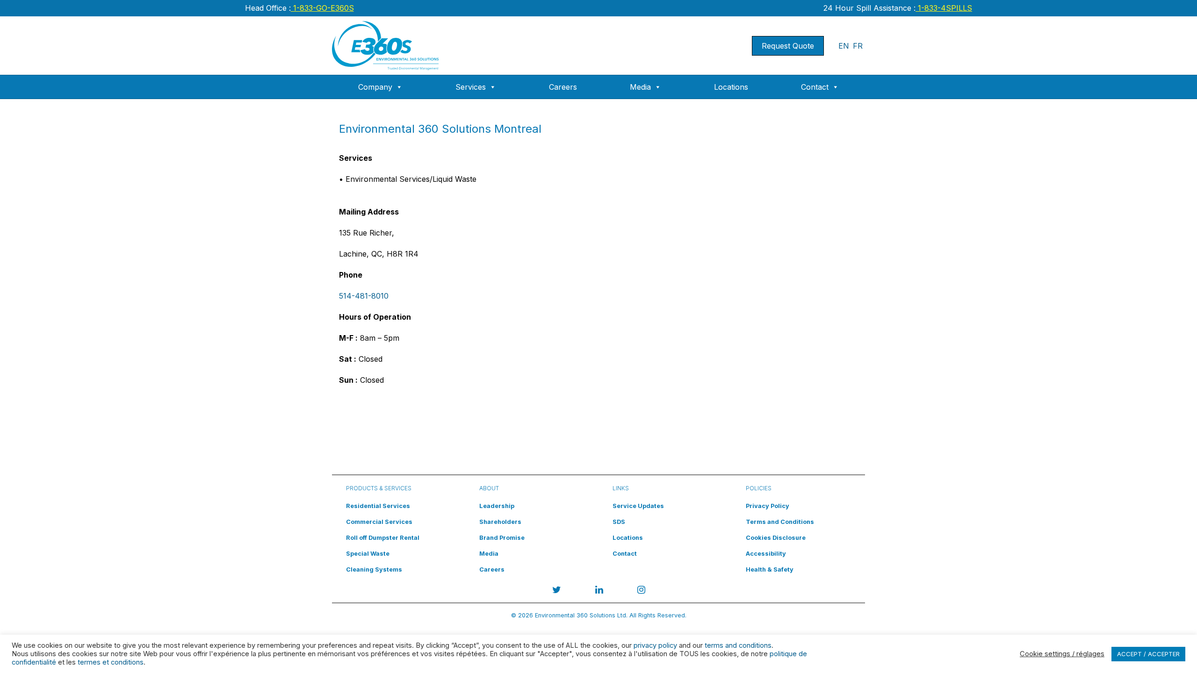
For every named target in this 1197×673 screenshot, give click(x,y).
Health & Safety (769, 569)
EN (843, 45)
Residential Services (378, 505)
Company (375, 87)
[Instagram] (641, 591)
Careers (563, 87)
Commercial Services (379, 521)
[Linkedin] (599, 591)
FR (858, 45)
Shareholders (500, 521)
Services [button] (470, 87)
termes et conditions (111, 662)
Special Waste (367, 553)
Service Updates (638, 505)
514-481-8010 (364, 296)
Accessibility (766, 553)
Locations (731, 87)
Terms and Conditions (780, 521)
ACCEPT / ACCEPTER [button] (1148, 654)
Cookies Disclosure (776, 537)
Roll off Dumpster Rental (382, 537)
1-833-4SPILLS (944, 8)
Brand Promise (502, 537)
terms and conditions (738, 645)
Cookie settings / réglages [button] (1062, 654)
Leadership (496, 505)
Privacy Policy (767, 505)
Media (640, 87)
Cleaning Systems (374, 569)
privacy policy (655, 645)
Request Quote (788, 45)
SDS (619, 521)
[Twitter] (556, 591)
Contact (815, 87)
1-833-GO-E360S (322, 8)
